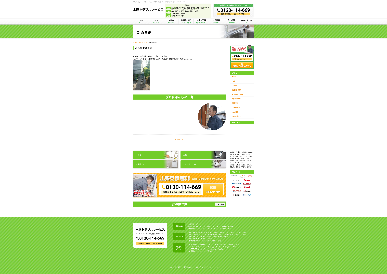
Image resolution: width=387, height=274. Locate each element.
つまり (234, 81)
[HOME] (140, 21)
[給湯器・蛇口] (186, 21)
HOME (234, 77)
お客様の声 (236, 107)
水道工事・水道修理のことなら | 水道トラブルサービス (192, 267)
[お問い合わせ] (246, 21)
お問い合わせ (236, 116)
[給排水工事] (201, 21)
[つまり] (155, 21)
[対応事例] (216, 21)
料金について (236, 99)
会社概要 (235, 112)
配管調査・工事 (237, 94)
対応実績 (235, 103)
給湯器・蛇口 (236, 90)
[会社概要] (231, 21)
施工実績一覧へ (179, 139)
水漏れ (234, 86)
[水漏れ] (170, 21)
